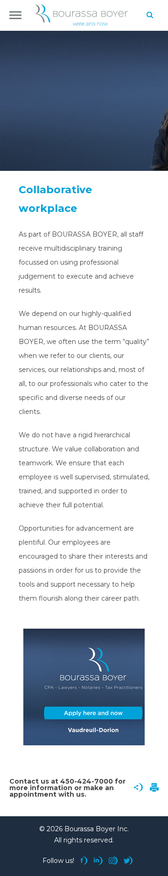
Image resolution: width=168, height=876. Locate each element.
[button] (15, 15)
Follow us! (58, 860)
